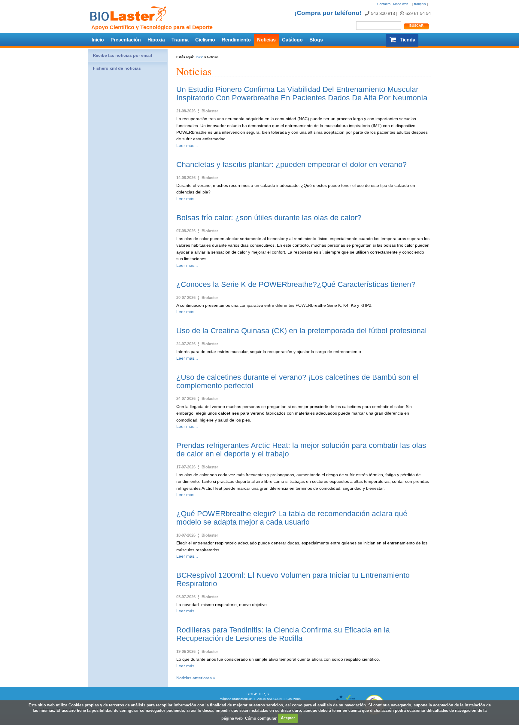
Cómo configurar (260, 718)
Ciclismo (205, 39)
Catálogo (292, 39)
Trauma (180, 39)
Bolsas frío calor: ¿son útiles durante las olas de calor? (268, 217)
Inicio (98, 39)
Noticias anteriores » (195, 677)
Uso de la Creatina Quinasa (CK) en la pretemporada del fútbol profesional (301, 330)
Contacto (383, 4)
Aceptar (288, 718)
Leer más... (187, 145)
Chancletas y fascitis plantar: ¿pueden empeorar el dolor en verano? (291, 164)
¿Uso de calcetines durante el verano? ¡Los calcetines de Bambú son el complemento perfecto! (297, 381)
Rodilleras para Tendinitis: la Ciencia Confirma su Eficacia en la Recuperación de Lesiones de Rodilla (283, 634)
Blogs (316, 39)
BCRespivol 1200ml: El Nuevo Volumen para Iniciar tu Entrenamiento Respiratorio (293, 579)
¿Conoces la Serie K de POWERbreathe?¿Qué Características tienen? (295, 284)
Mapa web (400, 4)
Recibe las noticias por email (122, 55)
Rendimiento (236, 39)
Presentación (126, 39)
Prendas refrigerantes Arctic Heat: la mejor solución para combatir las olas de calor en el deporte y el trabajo (301, 449)
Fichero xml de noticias (117, 68)
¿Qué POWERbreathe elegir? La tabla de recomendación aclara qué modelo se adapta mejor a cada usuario (291, 517)
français (420, 4)
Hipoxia (156, 39)
